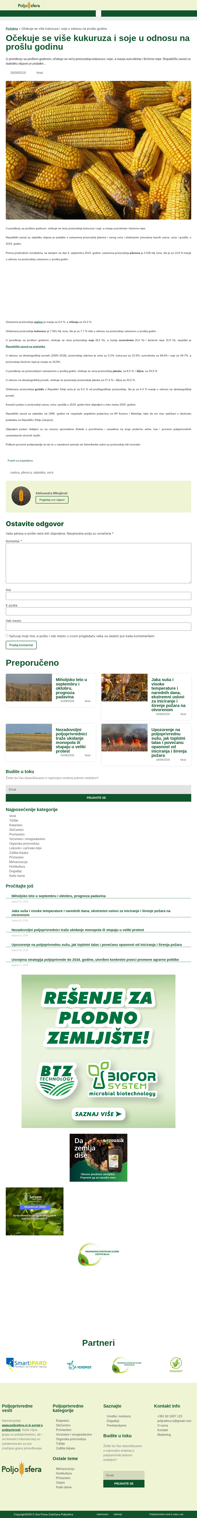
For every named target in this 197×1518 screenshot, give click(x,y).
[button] (98, 13)
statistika (39, 472)
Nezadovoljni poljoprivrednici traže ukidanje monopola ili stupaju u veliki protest (71, 740)
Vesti (39, 72)
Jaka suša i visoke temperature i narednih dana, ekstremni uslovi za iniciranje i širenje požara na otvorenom (168, 694)
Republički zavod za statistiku (25, 346)
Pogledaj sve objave (52, 499)
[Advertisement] (98, 292)
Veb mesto (13, 620)
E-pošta (11, 605)
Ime (8, 589)
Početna (12, 28)
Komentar (14, 541)
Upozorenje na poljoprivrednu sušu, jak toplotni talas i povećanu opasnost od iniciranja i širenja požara (169, 742)
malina (15, 472)
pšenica (26, 472)
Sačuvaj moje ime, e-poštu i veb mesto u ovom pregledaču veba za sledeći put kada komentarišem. (82, 636)
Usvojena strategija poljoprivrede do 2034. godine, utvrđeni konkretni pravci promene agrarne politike (95, 960)
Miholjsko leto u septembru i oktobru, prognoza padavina (71, 688)
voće (50, 472)
